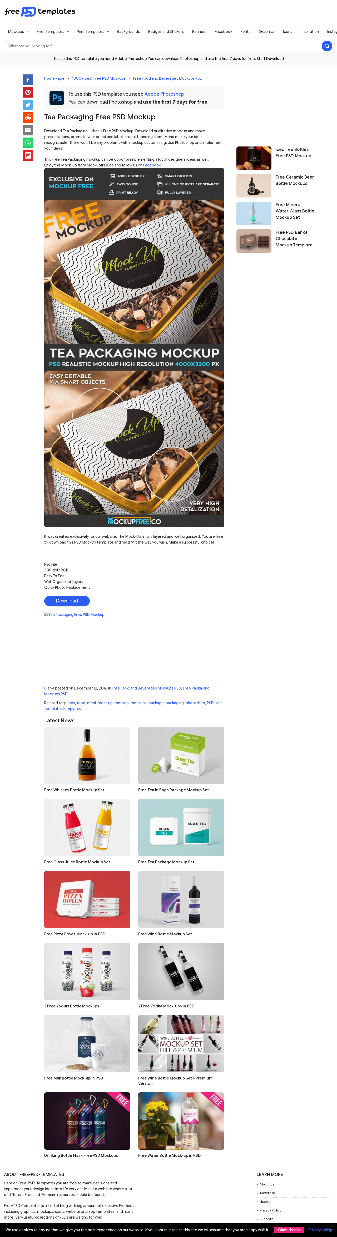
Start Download (270, 58)
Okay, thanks (289, 1230)
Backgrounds (128, 31)
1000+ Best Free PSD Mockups (99, 78)
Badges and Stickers (166, 31)
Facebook (223, 31)
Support (266, 1219)
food (81, 703)
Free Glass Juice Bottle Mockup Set (77, 862)
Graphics (267, 31)
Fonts (245, 31)
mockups (139, 703)
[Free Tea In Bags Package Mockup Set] (181, 755)
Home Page (54, 78)
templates (72, 708)
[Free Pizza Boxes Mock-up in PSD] (87, 899)
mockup (122, 703)
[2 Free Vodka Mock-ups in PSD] (181, 971)
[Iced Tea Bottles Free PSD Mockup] (253, 158)
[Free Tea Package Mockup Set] (181, 827)
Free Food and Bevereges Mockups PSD (167, 78)
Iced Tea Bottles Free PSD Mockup (293, 153)
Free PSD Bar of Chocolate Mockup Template (294, 239)
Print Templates (90, 31)
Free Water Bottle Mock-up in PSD (169, 1155)
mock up (105, 703)
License (265, 1202)
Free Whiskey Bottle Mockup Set (74, 790)
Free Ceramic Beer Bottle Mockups (295, 180)
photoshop (195, 703)
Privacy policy (320, 1230)
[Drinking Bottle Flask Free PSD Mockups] (87, 1121)
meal (91, 703)
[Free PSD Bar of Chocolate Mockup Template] (253, 241)
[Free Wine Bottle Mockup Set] (181, 899)
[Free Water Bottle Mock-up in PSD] (181, 1121)
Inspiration (310, 31)
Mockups (16, 31)
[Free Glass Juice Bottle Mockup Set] (87, 827)
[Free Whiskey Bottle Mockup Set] (87, 755)
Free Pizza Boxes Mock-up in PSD (74, 934)
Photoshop (190, 58)
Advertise (267, 1193)
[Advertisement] (275, 103)
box (71, 703)
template (52, 708)
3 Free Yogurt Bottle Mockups (71, 1006)
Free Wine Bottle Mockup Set (165, 934)
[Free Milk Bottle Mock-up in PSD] (87, 1043)
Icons (287, 31)
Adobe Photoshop (164, 94)
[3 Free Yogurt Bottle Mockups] (87, 971)
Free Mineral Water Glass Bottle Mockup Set (295, 211)
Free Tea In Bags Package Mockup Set (173, 790)
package (156, 703)
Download (67, 601)
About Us (267, 1184)
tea (219, 703)
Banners (199, 31)
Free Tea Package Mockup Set (166, 862)
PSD (210, 703)
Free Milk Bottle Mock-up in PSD (73, 1078)
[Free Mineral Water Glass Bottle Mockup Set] (253, 213)
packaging (175, 703)
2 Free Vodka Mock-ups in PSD (166, 1006)
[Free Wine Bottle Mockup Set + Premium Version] (181, 1043)
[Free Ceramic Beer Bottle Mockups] (253, 185)
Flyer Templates (50, 31)
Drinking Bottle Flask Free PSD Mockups (81, 1155)
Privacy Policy (270, 1210)
